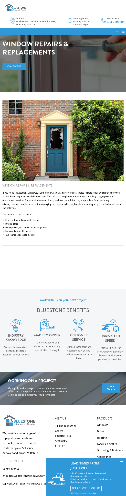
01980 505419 (10, 468)
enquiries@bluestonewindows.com (23, 476)
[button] (117, 31)
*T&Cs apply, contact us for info (83, 493)
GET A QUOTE (79, 488)
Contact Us (14, 66)
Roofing (102, 438)
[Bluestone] (16, 5)
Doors (100, 431)
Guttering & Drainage (110, 450)
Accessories (104, 457)
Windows (102, 425)
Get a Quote (111, 388)
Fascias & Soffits (107, 444)
